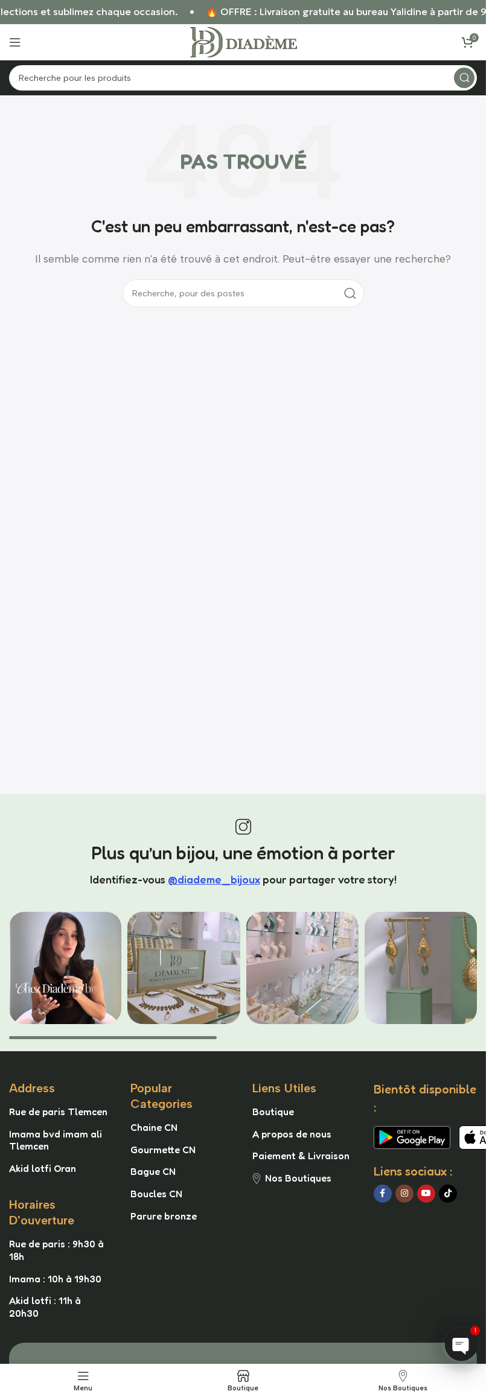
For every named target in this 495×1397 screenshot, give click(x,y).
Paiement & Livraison (301, 1156)
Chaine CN (153, 1127)
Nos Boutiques (298, 1178)
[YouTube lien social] (426, 1194)
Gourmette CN (163, 1150)
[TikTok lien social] (448, 1194)
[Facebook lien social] (383, 1194)
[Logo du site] (243, 41)
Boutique (273, 1112)
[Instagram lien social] (404, 1194)
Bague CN (153, 1171)
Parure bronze (163, 1216)
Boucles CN (156, 1194)
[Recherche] (464, 78)
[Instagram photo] (65, 968)
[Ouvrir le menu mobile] (15, 42)
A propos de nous (291, 1134)
